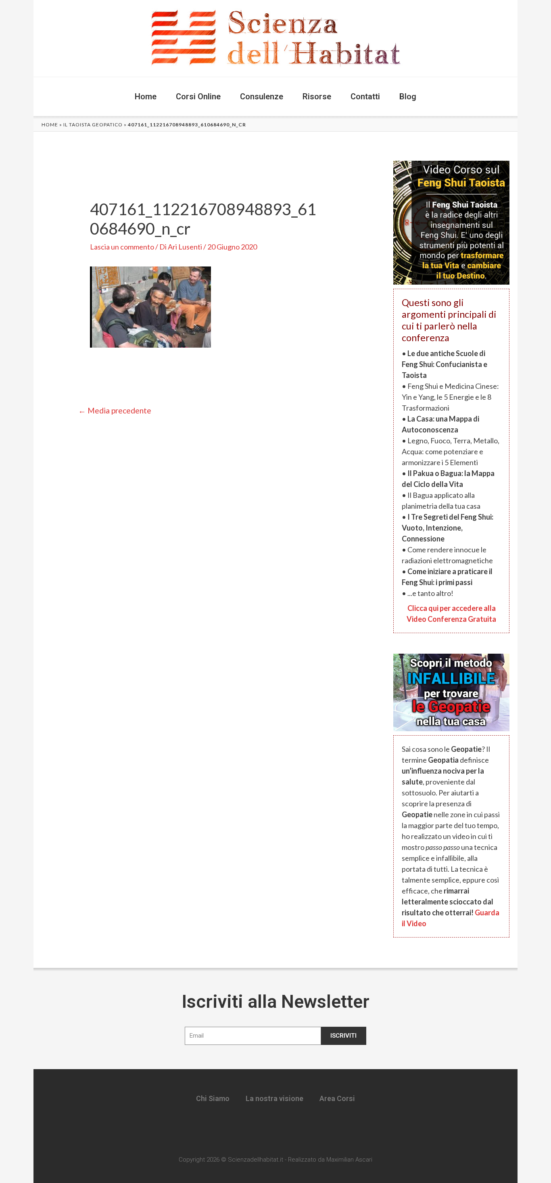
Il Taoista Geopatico (93, 125)
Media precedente (114, 410)
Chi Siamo (213, 1098)
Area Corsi (337, 1098)
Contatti (365, 96)
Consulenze (261, 96)
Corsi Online (198, 96)
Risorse (317, 96)
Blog (407, 96)
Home (146, 96)
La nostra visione (274, 1098)
